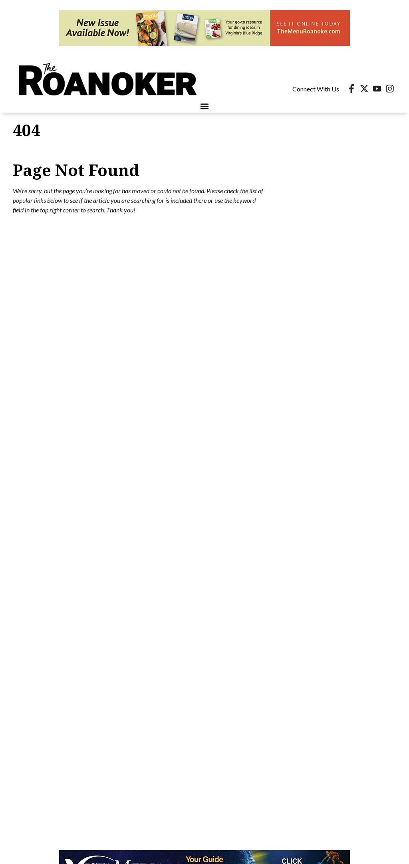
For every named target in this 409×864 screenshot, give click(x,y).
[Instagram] (389, 88)
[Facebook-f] (351, 88)
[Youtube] (377, 88)
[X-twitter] (364, 88)
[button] (204, 106)
